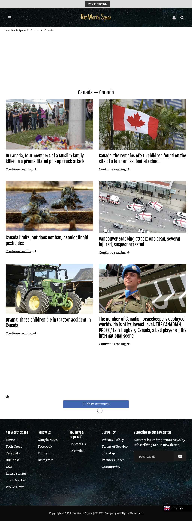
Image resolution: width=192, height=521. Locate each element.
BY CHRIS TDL (97, 4)
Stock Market (16, 480)
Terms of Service (115, 446)
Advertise (77, 450)
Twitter (43, 453)
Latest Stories (16, 473)
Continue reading (19, 169)
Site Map (108, 453)
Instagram (46, 460)
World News (15, 486)
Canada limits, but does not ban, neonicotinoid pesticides (47, 240)
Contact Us (78, 444)
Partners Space (113, 460)
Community (111, 466)
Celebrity (13, 453)
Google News (48, 439)
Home (10, 439)
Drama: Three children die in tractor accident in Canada (48, 322)
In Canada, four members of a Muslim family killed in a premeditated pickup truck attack (45, 158)
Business (12, 460)
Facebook (45, 446)
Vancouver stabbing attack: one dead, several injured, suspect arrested (139, 241)
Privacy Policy (113, 439)
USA (9, 466)
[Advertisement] (96, 67)
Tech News (14, 446)
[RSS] (7, 397)
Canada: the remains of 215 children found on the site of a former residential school (142, 158)
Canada (35, 30)
